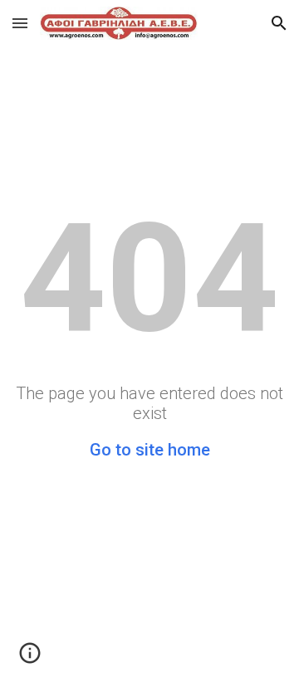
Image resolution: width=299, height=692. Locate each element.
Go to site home (150, 450)
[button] (20, 23)
